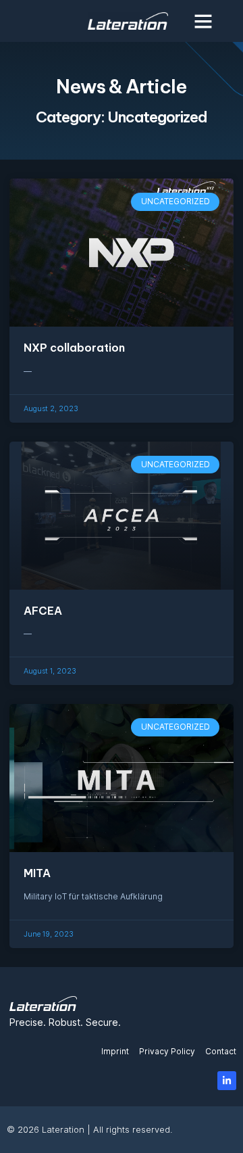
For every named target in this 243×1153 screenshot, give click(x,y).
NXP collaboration (74, 347)
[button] (203, 21)
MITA (37, 873)
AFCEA (43, 610)
